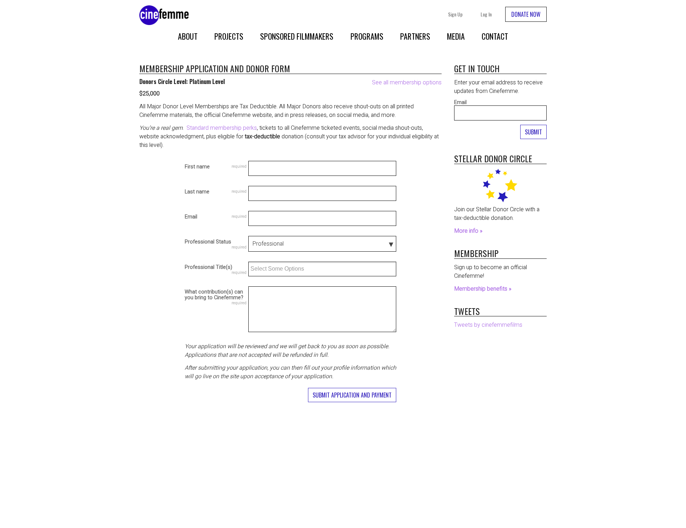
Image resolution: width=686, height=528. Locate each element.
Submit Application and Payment (352, 395)
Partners (415, 36)
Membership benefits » (482, 289)
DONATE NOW (526, 14)
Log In (486, 14)
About (188, 36)
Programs (367, 36)
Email (191, 217)
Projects (228, 36)
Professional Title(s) (208, 268)
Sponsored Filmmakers (296, 36)
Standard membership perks (222, 128)
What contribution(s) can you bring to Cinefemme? (214, 295)
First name (197, 167)
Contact (495, 36)
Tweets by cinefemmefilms (488, 325)
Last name (197, 192)
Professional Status (208, 242)
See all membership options (407, 82)
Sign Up (455, 14)
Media (456, 36)
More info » (468, 231)
